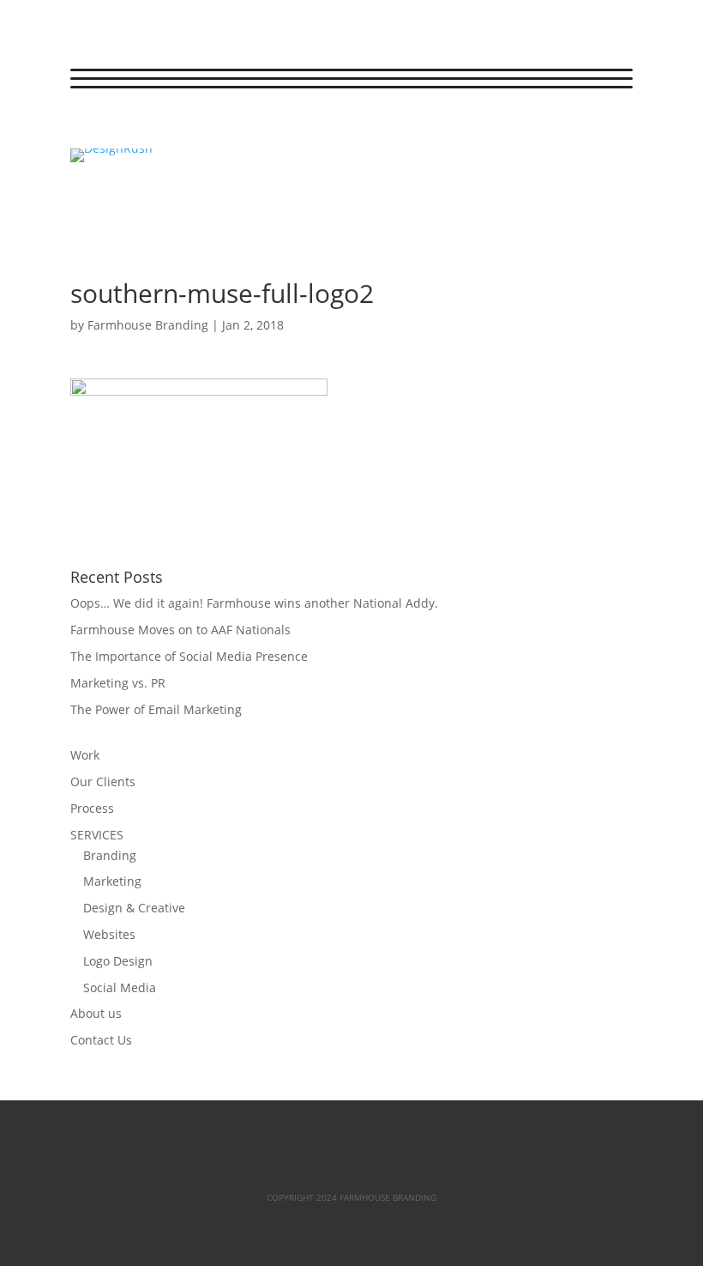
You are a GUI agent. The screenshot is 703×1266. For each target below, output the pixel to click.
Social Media (119, 987)
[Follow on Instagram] (152, 128)
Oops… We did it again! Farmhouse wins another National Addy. (254, 603)
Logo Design (118, 961)
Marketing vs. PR (117, 683)
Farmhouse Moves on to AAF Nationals (180, 629)
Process (92, 808)
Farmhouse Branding (147, 325)
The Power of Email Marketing (156, 709)
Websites (109, 934)
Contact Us (101, 1040)
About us (96, 1013)
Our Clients (102, 781)
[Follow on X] (118, 128)
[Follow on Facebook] (84, 128)
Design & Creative (134, 908)
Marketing (112, 881)
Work (84, 755)
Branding (109, 855)
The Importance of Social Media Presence (189, 656)
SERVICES (96, 835)
